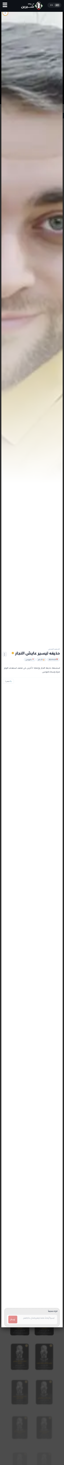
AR (57, 5)
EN (51, 5)
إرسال (12, 1319)
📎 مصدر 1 (8, 681)
